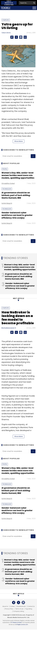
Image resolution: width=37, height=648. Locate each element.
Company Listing (18, 611)
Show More (18, 141)
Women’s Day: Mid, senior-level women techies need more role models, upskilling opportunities (18, 175)
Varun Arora (6, 33)
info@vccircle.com (22, 624)
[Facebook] (11, 37)
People (4, 169)
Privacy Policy (9, 609)
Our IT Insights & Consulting (8, 3)
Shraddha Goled (8, 183)
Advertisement (21, 606)
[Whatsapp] (25, 37)
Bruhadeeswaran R (9, 328)
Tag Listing (28, 609)
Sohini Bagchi (7, 203)
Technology (6, 189)
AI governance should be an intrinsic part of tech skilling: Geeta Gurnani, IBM (16, 195)
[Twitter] (16, 37)
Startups (5, 20)
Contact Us (31, 606)
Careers (12, 606)
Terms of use (19, 609)
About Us (5, 606)
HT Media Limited (16, 622)
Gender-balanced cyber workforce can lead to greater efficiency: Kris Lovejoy (17, 215)
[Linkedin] (20, 37)
